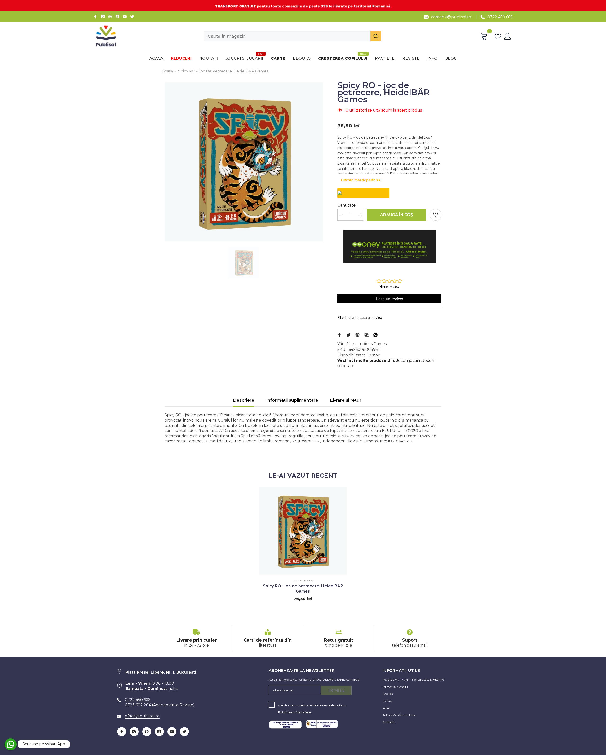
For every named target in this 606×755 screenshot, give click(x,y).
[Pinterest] (110, 16)
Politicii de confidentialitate (294, 712)
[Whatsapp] (375, 334)
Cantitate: (346, 205)
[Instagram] (103, 16)
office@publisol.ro (142, 716)
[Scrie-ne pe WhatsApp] (11, 744)
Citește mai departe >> (361, 180)
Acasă (167, 71)
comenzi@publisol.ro (451, 17)
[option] (244, 162)
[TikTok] (117, 16)
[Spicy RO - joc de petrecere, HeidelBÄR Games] (303, 531)
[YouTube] (125, 16)
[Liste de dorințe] (499, 36)
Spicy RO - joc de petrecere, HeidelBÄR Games (303, 588)
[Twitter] (132, 16)
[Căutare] (292, 36)
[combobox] (287, 36)
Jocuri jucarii (408, 360)
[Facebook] (95, 16)
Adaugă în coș (396, 214)
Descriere (243, 400)
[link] (196, 638)
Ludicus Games (372, 344)
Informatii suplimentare (292, 400)
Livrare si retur (345, 400)
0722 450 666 (499, 17)
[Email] (366, 334)
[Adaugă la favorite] (435, 215)
